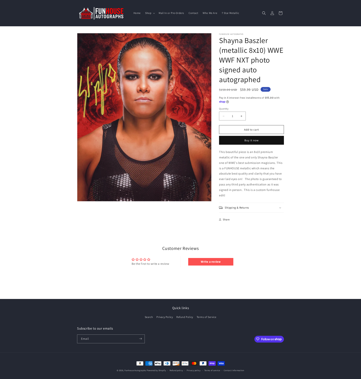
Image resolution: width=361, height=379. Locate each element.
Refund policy (176, 370)
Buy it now (251, 140)
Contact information (234, 370)
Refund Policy (184, 317)
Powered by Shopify (156, 370)
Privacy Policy (164, 317)
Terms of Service (206, 317)
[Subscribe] (140, 338)
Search (149, 317)
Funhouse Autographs (135, 370)
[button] (149, 13)
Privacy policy (194, 370)
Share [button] (226, 219)
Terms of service (212, 370)
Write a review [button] (211, 262)
